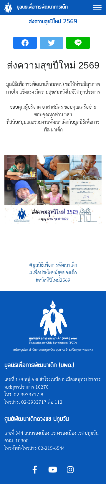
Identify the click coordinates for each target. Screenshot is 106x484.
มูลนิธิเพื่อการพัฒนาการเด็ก (42, 7)
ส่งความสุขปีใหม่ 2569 (53, 21)
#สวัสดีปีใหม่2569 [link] (53, 280)
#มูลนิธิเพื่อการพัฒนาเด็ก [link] (53, 265)
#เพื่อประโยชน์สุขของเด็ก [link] (53, 272)
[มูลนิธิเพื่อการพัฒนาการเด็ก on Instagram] (70, 469)
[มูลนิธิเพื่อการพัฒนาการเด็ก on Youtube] (52, 469)
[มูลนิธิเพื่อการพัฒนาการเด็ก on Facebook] (35, 469)
